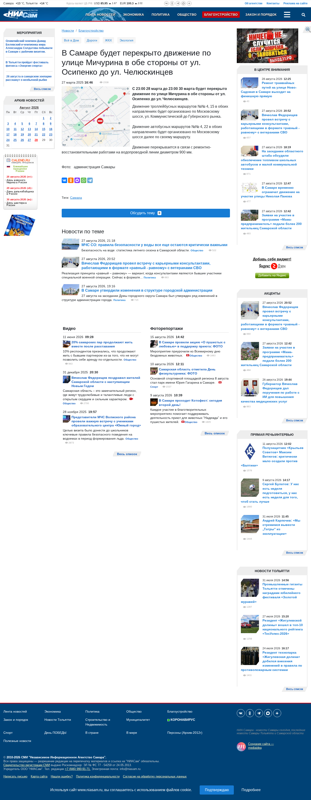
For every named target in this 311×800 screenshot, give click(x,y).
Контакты (273, 3)
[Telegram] (90, 180)
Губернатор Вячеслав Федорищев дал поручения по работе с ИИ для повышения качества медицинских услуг (270, 392)
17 (8, 134)
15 (43, 129)
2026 (35, 107)
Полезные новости (17, 741)
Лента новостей (100, 14)
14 (36, 129)
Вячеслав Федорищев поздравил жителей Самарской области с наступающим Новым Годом (105, 382)
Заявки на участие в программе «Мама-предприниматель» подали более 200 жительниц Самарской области (268, 356)
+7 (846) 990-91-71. (78, 769)
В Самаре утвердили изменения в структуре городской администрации (147, 290)
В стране (92, 732)
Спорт (154, 386)
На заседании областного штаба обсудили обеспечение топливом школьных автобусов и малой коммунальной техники (272, 160)
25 (15, 140)
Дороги (92, 40)
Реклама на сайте (295, 3)
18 (15, 134)
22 (43, 134)
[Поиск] (303, 15)
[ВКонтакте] (64, 180)
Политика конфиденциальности (98, 776)
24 (8, 140)
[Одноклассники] (71, 180)
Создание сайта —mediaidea (261, 745)
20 (29, 134)
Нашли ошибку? (62, 776)
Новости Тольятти (57, 719)
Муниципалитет (138, 719)
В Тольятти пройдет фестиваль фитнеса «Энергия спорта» (27, 64)
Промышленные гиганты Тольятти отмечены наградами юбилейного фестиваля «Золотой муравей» (271, 593)
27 (29, 140)
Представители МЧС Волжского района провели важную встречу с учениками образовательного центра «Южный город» (106, 421)
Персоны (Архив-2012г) (184, 732)
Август (25, 107)
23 (50, 134)
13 (29, 129)
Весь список (42, 89)
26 (22, 140)
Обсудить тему (145, 213)
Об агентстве (254, 3)
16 (50, 129)
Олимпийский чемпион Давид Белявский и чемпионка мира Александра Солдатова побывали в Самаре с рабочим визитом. (29, 46)
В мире (131, 732)
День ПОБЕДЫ (55, 732)
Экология (126, 40)
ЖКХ (108, 40)
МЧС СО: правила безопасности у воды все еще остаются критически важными (154, 245)
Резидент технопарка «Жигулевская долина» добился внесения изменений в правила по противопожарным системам (271, 661)
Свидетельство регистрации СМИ (26, 765)
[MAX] (77, 180)
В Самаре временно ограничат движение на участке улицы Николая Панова (270, 192)
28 (36, 140)
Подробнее (251, 790)
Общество (186, 14)
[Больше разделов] (287, 15)
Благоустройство (221, 14)
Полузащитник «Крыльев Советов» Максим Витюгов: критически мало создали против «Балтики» (272, 456)
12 (22, 129)
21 (36, 134)
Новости (68, 30)
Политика (161, 14)
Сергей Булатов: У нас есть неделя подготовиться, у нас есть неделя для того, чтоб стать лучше (270, 492)
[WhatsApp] (83, 180)
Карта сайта (39, 776)
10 (8, 129)
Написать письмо (15, 776)
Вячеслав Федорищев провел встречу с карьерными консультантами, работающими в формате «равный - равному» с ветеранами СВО (270, 123)
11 (15, 129)
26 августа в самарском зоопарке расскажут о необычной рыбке (29, 78)
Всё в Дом (71, 40)
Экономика (133, 14)
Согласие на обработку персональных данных (155, 776)
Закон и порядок (261, 14)
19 (22, 134)
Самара (76, 197)
